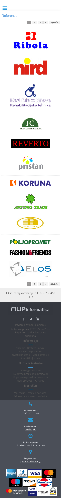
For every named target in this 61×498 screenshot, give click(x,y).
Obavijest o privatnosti (30, 351)
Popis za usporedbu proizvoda (30, 377)
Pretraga (25, 370)
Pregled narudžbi (37, 393)
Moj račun (19, 393)
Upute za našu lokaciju (30, 461)
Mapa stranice (41, 354)
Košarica (42, 396)
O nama (39, 380)
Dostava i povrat (36, 348)
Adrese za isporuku (25, 396)
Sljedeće (54, 22)
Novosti (36, 370)
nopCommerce (37, 324)
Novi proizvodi (25, 380)
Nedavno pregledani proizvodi (30, 373)
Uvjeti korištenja (21, 354)
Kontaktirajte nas (30, 358)
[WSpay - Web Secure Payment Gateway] (47, 495)
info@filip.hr (30, 429)
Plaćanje (20, 348)
